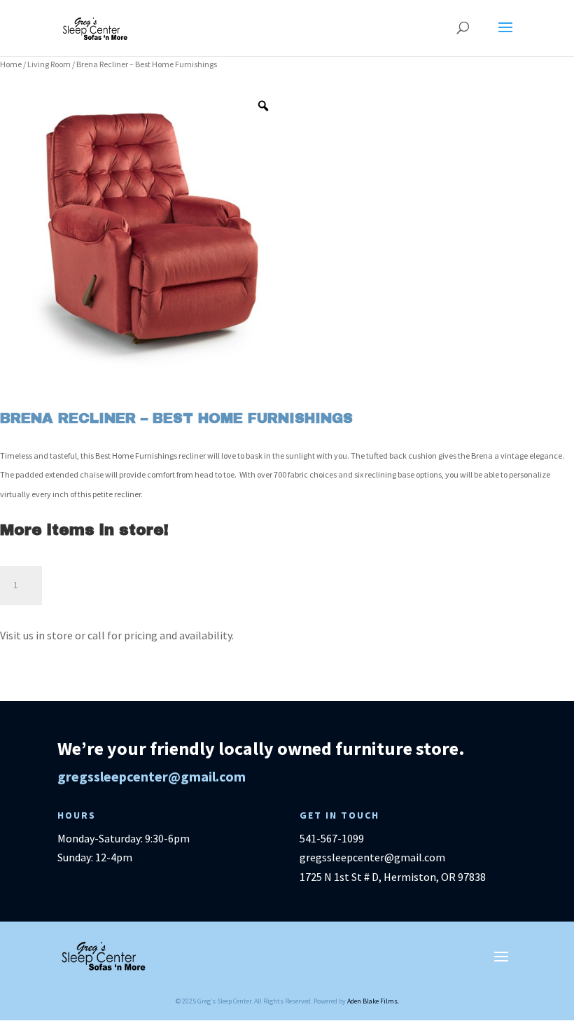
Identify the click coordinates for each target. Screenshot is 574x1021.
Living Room (49, 64)
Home (11, 64)
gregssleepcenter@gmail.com (151, 776)
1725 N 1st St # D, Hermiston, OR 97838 (393, 877)
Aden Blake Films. (373, 1001)
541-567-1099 (332, 838)
